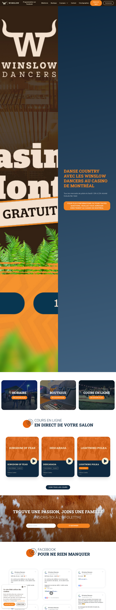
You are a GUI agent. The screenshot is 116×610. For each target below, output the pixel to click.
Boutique (54, 3)
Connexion (108, 3)
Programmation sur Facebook (29, 3)
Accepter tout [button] (9, 604)
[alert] (14, 596)
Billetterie (44, 3)
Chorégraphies (84, 3)
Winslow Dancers (20, 572)
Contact (73, 3)
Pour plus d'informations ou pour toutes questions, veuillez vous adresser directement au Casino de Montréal (87, 205)
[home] (10, 3)
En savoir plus (21, 601)
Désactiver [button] (20, 604)
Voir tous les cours (58, 487)
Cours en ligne (96, 3)
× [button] (24, 586)
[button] (64, 3)
